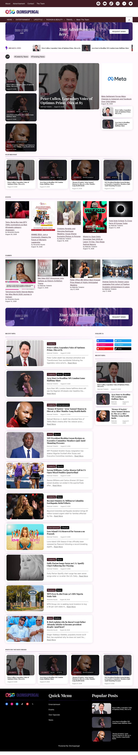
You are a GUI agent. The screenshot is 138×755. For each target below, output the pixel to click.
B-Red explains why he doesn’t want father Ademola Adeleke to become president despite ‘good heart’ (66, 624)
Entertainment (21, 142)
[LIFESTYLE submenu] (44, 19)
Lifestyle (64, 528)
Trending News (38, 57)
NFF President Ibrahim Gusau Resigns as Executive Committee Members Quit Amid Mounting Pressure (117, 184)
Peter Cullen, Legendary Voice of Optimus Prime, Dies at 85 (20, 85)
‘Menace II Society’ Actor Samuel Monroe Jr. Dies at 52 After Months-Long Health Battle (109, 48)
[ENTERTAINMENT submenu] (31, 19)
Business (51, 590)
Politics (57, 618)
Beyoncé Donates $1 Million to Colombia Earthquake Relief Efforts (65, 502)
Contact (30, 3)
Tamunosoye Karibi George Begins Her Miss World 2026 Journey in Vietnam (19, 294)
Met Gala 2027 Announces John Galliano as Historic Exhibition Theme (51, 280)
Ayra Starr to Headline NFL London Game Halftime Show (61, 48)
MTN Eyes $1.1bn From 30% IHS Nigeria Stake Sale (65, 595)
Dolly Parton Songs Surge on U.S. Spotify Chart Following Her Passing (65, 564)
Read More (72, 363)
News (108, 177)
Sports (25, 111)
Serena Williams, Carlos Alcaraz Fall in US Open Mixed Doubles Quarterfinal (66, 471)
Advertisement (19, 3)
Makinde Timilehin (46, 107)
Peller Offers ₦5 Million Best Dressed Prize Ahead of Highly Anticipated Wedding (85, 282)
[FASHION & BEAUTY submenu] (64, 19)
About (7, 3)
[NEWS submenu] (13, 19)
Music (18, 111)
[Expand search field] (129, 19)
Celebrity (10, 81)
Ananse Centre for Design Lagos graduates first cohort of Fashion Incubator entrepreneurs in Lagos (115, 284)
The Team (41, 3)
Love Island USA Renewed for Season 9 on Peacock (66, 532)
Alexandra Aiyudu (52, 599)
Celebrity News (22, 57)
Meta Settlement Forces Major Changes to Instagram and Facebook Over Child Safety (116, 99)
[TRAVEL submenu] (74, 19)
